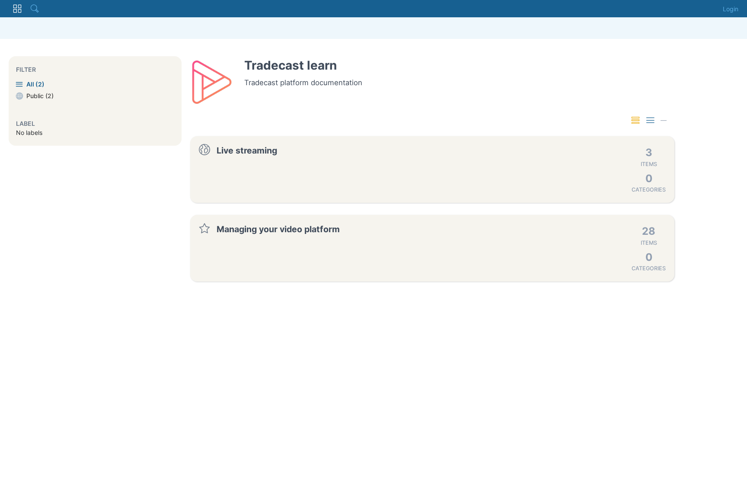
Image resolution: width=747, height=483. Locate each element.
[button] (17, 8)
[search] (34, 8)
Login (730, 9)
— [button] (664, 120)
